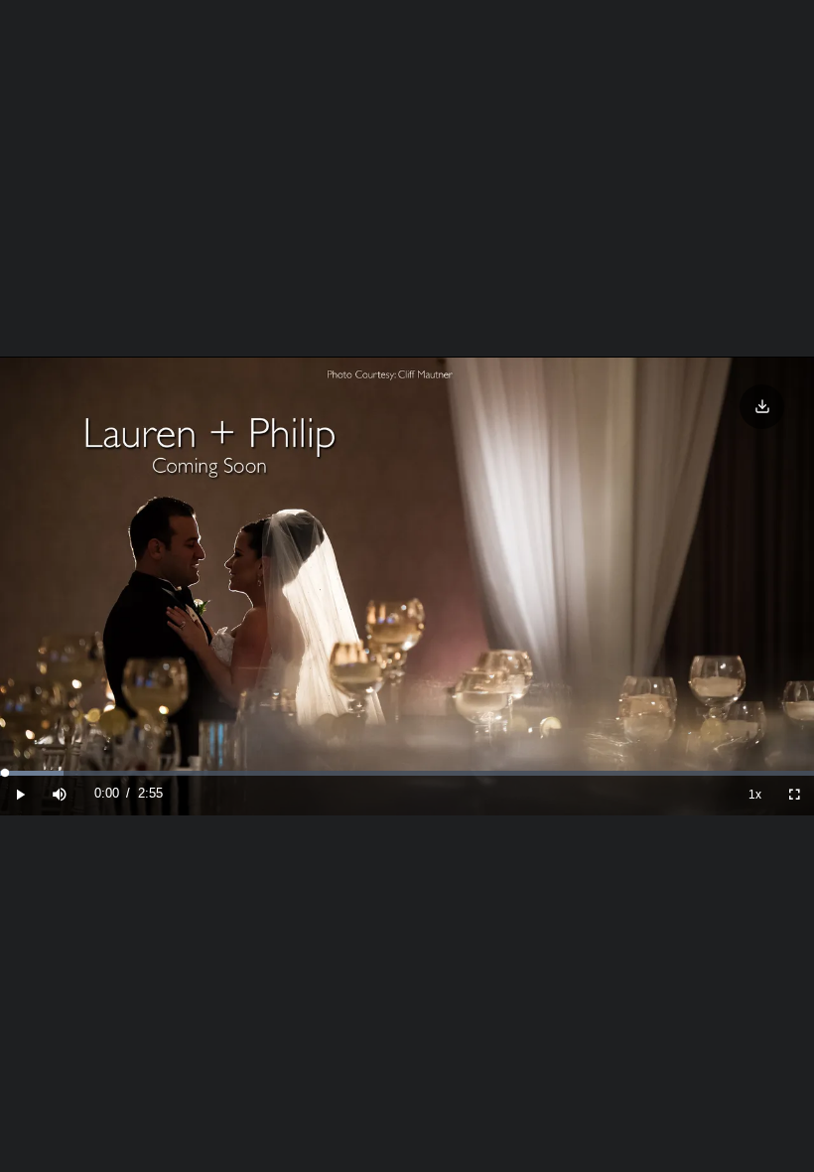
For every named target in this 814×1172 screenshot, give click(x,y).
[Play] (20, 794)
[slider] (407, 773)
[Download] (762, 406)
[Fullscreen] (794, 794)
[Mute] (59, 794)
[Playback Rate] (754, 794)
